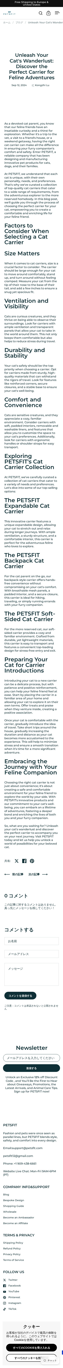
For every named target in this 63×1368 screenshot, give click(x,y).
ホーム (6, 22)
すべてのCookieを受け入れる (31, 1347)
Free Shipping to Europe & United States (31, 3)
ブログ (19, 22)
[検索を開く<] (41, 13)
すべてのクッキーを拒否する (32, 1358)
